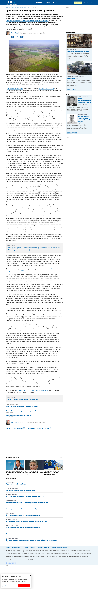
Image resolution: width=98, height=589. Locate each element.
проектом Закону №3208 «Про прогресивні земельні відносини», (27, 20)
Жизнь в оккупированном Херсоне (78, 51)
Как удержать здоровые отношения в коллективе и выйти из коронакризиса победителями (31, 541)
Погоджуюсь (24, 586)
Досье (55, 3)
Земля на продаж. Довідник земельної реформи (22, 399)
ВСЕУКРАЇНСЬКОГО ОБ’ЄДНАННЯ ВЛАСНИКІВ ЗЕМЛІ (32, 390)
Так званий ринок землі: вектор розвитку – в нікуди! (22, 407)
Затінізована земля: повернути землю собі (19, 415)
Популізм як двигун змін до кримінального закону (23, 515)
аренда (47, 428)
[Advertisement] (34, 443)
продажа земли (30, 428)
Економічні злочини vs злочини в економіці (20, 490)
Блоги (48, 3)
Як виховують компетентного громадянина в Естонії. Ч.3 (25, 496)
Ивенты (26, 547)
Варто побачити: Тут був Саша (16, 484)
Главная (8, 7)
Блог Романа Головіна (20, 7)
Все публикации (71, 89)
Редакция (32, 547)
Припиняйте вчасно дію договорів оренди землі (21, 411)
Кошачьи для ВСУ (72, 78)
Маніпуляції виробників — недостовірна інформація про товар (27, 503)
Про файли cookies (6, 586)
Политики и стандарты (43, 547)
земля (8, 428)
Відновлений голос (12, 534)
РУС (88, 2)
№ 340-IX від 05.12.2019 (46, 88)
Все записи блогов (72, 132)
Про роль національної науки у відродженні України (84, 100)
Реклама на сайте (16, 547)
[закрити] (30, 575)
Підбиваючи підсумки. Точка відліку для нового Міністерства (26, 521)
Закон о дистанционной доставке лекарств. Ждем (22, 509)
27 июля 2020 (30, 7)
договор (40, 428)
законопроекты (18, 428)
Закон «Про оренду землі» (15, 88)
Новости (39, 3)
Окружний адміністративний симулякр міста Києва (23, 527)
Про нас (8, 547)
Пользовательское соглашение (59, 547)
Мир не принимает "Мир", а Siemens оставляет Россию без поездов (84, 119)
